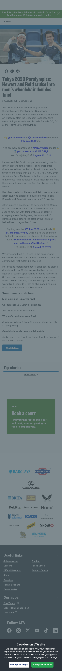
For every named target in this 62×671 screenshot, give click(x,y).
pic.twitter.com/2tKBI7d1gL (32, 151)
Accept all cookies (42, 664)
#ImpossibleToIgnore (44, 239)
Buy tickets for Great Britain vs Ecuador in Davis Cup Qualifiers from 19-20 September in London (29, 13)
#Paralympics (40, 147)
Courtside (8, 612)
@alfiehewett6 (16, 137)
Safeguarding (10, 561)
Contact (36, 561)
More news (30, 374)
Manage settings (19, 664)
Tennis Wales (10, 589)
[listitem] (15, 497)
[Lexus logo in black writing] (31, 485)
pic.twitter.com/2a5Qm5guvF (31, 243)
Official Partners (12, 570)
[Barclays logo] (19, 471)
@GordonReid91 (37, 137)
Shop (6, 575)
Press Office (38, 565)
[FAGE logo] (42, 471)
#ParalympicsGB (22, 239)
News (8, 21)
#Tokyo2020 (28, 141)
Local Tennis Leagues (14, 608)
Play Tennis (9, 603)
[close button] (59, 14)
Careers (7, 565)
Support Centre (40, 570)
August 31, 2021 (42, 155)
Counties (8, 580)
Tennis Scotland (11, 585)
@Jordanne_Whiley (17, 232)
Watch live (12, 348)
